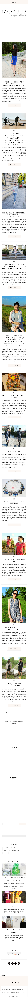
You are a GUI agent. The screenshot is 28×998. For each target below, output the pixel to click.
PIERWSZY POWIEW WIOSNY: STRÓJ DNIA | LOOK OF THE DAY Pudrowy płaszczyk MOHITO (14, 266)
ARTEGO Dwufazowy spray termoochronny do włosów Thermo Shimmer (14, 931)
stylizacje (12, 852)
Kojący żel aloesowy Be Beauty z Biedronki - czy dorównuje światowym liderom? (14, 879)
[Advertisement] (14, 28)
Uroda (14, 847)
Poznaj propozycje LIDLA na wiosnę (14, 396)
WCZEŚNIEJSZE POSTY (19, 712)
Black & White (14, 451)
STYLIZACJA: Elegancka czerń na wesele (14, 684)
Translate (18, 954)
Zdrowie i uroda (16, 850)
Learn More (11, 996)
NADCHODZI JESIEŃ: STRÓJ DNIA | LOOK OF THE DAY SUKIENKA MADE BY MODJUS (14, 84)
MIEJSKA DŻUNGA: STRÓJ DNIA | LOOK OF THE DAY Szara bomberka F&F (14, 214)
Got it (17, 996)
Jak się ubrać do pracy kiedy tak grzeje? (14, 628)
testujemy (18, 852)
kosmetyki (5, 852)
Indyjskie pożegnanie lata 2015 (14, 560)
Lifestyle (5, 847)
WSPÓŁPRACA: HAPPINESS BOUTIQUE (14, 502)
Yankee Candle (6, 850)
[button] (14, 2)
